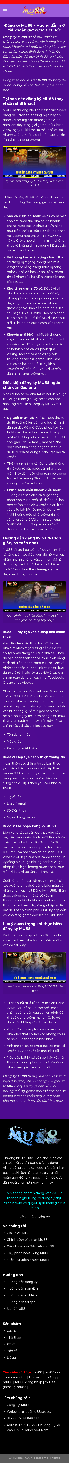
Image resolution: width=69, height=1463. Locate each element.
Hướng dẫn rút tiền (22, 1295)
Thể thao (14, 1337)
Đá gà (11, 1357)
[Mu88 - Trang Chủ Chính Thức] (34, 10)
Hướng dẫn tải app (21, 1302)
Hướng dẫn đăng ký (22, 1282)
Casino (12, 1331)
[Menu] (5, 10)
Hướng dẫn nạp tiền (22, 1288)
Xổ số (11, 1344)
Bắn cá (12, 1351)
